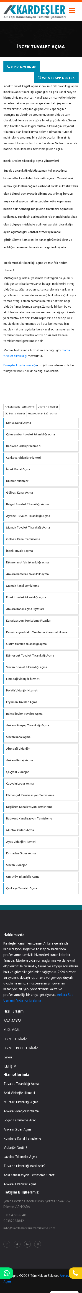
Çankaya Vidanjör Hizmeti (23, 458)
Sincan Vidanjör (16, 865)
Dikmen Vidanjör (17, 481)
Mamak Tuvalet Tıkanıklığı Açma (28, 527)
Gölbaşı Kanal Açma (19, 492)
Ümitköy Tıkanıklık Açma (22, 876)
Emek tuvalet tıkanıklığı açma (26, 597)
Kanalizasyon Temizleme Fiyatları (28, 620)
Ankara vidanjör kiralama (21, 1111)
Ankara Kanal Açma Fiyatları (25, 609)
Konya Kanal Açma (18, 423)
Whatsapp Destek (58, 78)
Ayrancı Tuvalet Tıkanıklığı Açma (28, 516)
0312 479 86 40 (23, 67)
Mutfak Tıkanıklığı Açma (21, 1102)
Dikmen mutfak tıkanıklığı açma (27, 562)
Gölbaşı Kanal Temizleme (23, 539)
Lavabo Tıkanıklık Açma (20, 1157)
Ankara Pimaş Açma (19, 760)
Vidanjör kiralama (28, 1000)
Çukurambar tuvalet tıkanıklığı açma (30, 434)
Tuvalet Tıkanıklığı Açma (21, 1084)
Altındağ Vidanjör (18, 748)
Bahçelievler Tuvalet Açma (24, 714)
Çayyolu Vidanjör (17, 772)
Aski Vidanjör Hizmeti (19, 1093)
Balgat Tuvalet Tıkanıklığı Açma (27, 504)
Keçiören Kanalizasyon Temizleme (29, 807)
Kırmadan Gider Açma (21, 853)
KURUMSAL (12, 1030)
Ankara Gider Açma (17, 1129)
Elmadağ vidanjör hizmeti (23, 679)
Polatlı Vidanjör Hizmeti (22, 690)
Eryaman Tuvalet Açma (21, 702)
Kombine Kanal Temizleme (22, 1138)
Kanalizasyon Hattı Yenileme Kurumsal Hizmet (37, 632)
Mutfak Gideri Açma (20, 830)
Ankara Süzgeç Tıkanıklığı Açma (27, 725)
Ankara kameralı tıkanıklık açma (27, 574)
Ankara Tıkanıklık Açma (20, 1184)
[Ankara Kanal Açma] (34, 10)
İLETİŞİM (10, 1066)
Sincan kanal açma (18, 737)
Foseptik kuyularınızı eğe (20, 365)
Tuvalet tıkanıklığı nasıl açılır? (25, 1166)
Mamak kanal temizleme (22, 586)
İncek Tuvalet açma (19, 551)
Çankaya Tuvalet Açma (21, 888)
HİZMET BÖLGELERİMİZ (21, 1048)
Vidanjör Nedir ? (15, 1148)
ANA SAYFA (12, 1021)
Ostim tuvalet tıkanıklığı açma (26, 644)
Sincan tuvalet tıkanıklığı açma (26, 667)
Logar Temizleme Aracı (20, 1120)
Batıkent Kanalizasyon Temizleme (29, 818)
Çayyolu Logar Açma (20, 783)
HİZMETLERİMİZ (15, 1039)
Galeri (8, 1057)
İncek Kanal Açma (18, 469)
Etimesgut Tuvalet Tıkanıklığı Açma (30, 655)
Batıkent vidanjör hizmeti (23, 446)
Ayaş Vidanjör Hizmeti (21, 842)
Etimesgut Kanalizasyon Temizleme (30, 795)
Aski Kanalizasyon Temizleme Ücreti (29, 1175)
